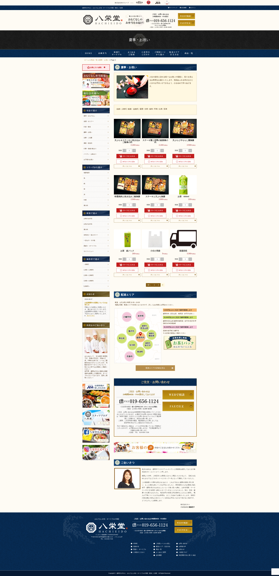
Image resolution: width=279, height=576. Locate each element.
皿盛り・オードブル (117, 53)
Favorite (127, 161)
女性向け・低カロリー (91, 235)
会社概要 (183, 7)
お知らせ (181, 549)
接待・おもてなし (89, 116)
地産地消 (86, 172)
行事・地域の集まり (90, 148)
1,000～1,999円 (89, 270)
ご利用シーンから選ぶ (160, 53)
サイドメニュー (89, 251)
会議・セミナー (89, 121)
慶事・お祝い (104, 60)
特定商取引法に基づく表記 (187, 555)
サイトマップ (173, 7)
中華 (85, 200)
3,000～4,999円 (89, 281)
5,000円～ (87, 286)
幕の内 (86, 205)
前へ (149, 285)
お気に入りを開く (96, 67)
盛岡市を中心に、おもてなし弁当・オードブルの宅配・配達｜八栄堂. (137, 573)
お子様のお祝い (89, 159)
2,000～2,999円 (89, 275)
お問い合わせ (183, 543)
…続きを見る (90, 316)
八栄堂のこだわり (146, 53)
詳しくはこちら (127, 166)
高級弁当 (102, 53)
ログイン (193, 7)
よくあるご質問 (131, 53)
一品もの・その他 (89, 240)
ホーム (86, 60)
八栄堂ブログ (183, 552)
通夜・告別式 (88, 143)
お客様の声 (182, 546)
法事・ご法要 (88, 138)
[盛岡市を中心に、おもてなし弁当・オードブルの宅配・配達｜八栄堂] (103, 19)
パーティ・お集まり (90, 154)
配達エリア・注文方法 (174, 53)
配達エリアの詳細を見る (155, 368)
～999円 (86, 264)
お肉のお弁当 (88, 218)
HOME (88, 53)
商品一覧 (189, 53)
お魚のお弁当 (88, 224)
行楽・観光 (87, 127)
